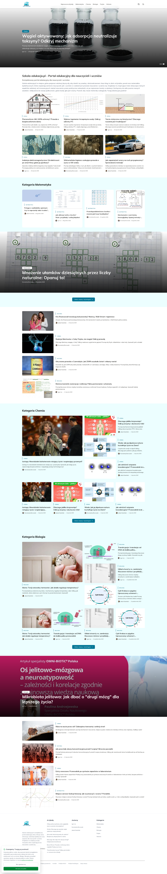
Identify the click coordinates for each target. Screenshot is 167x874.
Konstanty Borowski (28, 282)
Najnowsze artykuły (67, 4)
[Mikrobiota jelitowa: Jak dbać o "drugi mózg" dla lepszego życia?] (83, 686)
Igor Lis (24, 51)
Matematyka (79, 4)
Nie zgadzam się (21, 864)
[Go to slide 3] (163, 64)
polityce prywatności (27, 860)
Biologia (95, 4)
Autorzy (75, 820)
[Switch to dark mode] (143, 4)
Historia (108, 4)
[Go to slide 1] (160, 64)
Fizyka (102, 4)
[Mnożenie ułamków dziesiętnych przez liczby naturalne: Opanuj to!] (83, 262)
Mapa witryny (83, 863)
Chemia (88, 4)
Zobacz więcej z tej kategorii (82, 299)
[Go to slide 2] (161, 64)
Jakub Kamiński (76, 830)
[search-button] (139, 4)
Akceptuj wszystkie (20, 868)
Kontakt (55, 863)
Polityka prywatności (45, 863)
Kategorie (100, 820)
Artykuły (50, 820)
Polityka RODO (62, 863)
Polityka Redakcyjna (73, 863)
